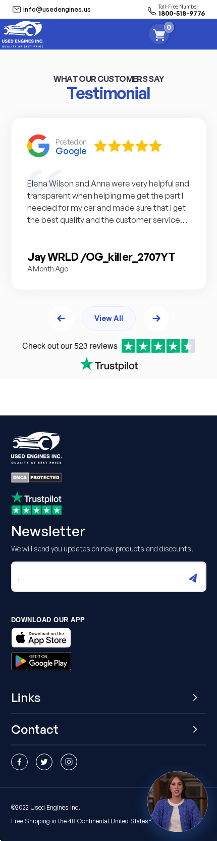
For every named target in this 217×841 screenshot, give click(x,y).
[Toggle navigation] (209, 34)
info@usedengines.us (57, 9)
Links (25, 697)
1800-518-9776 (181, 13)
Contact (35, 729)
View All (108, 317)
